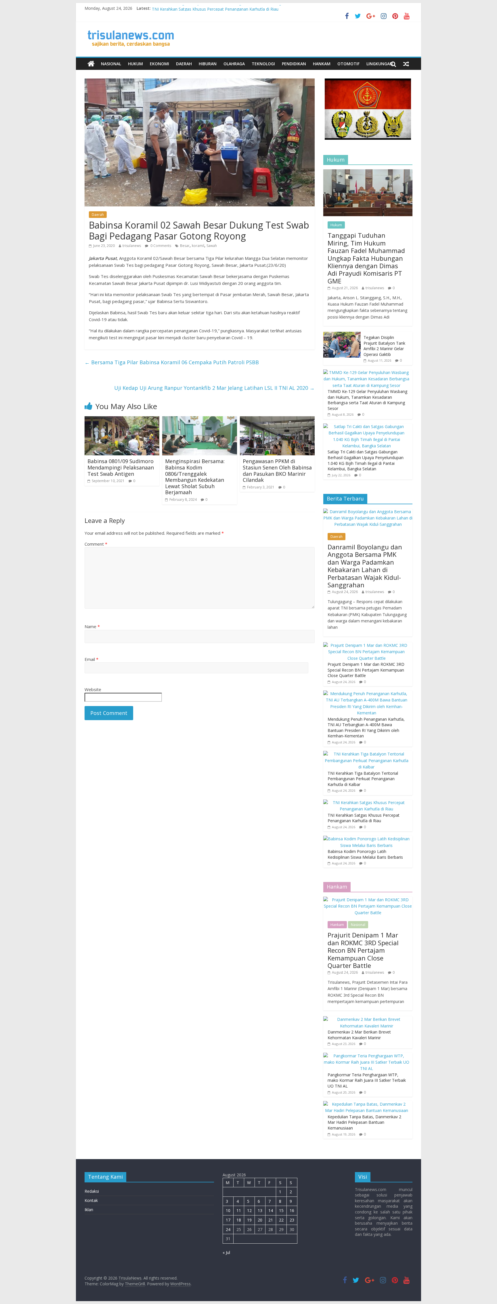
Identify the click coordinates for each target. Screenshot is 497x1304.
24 (228, 1229)
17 (228, 1220)
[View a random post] (406, 64)
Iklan (89, 1209)
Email (91, 659)
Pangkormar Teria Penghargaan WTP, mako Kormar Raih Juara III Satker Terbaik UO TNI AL (367, 1080)
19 (249, 1220)
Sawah (212, 245)
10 (228, 1210)
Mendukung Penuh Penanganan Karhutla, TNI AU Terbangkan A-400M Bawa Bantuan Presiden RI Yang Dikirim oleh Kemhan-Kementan (366, 727)
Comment (96, 544)
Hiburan (208, 63)
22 (281, 1220)
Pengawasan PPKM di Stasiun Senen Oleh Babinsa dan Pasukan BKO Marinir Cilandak (277, 470)
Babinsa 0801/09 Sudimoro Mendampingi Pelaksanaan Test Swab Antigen (120, 467)
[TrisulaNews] (91, 64)
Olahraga (234, 63)
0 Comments (160, 245)
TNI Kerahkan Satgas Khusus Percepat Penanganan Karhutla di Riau (363, 818)
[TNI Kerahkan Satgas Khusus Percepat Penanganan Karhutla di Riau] (366, 802)
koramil (198, 245)
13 (260, 1210)
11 (238, 1210)
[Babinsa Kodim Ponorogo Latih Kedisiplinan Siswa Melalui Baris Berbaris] (366, 838)
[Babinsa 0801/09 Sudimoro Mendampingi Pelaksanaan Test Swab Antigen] (122, 420)
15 (281, 1210)
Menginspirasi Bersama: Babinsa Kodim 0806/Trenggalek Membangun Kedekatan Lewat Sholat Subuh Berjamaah (195, 477)
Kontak (91, 1200)
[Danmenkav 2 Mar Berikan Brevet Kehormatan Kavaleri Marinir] (366, 1019)
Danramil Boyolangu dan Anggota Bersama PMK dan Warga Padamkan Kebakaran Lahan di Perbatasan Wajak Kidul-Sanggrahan (365, 565)
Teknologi (263, 63)
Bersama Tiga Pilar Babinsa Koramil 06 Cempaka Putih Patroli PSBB (172, 362)
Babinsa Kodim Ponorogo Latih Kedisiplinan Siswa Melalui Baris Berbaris (365, 854)
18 (238, 1220)
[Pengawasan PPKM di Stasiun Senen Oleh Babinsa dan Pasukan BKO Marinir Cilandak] (277, 420)
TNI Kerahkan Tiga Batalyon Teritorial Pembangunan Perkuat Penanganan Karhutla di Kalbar (238, 8)
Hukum (135, 63)
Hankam (321, 63)
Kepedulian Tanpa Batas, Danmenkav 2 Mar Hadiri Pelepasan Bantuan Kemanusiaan (364, 1122)
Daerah (184, 63)
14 (270, 1210)
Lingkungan (379, 63)
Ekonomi (159, 63)
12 (249, 1210)
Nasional (111, 63)
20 (260, 1220)
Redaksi (92, 1191)
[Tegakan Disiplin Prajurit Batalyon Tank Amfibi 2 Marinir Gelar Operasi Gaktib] (342, 334)
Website (93, 689)
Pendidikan (294, 63)
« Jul (226, 1252)
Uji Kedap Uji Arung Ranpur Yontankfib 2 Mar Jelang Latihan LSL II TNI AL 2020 (214, 387)
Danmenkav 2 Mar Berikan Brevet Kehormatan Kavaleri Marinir (359, 1034)
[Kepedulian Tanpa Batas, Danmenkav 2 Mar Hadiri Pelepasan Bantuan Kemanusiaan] (366, 1104)
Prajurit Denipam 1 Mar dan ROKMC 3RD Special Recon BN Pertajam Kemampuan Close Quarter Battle (366, 669)
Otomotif (348, 63)
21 (270, 1220)
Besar (185, 245)
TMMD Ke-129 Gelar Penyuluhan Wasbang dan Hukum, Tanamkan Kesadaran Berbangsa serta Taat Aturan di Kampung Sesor (367, 400)
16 (292, 1210)
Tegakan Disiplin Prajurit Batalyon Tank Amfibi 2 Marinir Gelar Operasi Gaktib (384, 346)
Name (92, 626)
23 (292, 1220)
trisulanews (132, 245)
